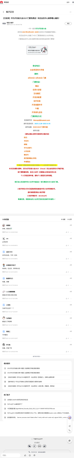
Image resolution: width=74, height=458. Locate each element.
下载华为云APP (38, 439)
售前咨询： (38, 452)
